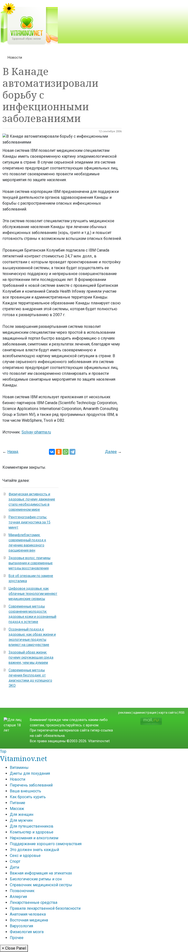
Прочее (17, 937)
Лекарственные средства (33, 902)
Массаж (17, 808)
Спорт (15, 861)
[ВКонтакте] (52, 452)
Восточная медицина (29, 920)
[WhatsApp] (66, 452)
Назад (12, 451)
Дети (14, 867)
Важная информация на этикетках (41, 873)
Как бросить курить (28, 797)
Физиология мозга (27, 932)
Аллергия (18, 896)
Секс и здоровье (25, 855)
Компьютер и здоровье (31, 832)
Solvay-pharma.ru (36, 432)
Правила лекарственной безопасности (45, 908)
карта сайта (168, 712)
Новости (15, 57)
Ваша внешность (25, 791)
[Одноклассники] (59, 452)
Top (3, 751)
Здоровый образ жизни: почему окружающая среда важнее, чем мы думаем (31, 657)
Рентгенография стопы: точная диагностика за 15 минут (29, 522)
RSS (181, 712)
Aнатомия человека (28, 914)
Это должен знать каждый (34, 849)
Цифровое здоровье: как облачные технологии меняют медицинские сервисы (33, 594)
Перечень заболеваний (31, 785)
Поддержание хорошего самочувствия (46, 843)
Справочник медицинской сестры (41, 885)
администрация (144, 712)
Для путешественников (31, 826)
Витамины (19, 767)
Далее (111, 451)
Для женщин (21, 814)
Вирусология (21, 926)
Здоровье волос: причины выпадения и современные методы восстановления (31, 563)
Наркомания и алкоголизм (34, 838)
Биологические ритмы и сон (36, 879)
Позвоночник (22, 890)
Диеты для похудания (30, 773)
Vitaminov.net (23, 758)
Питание (17, 802)
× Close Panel (14, 948)
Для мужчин (21, 820)
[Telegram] (72, 452)
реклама (124, 712)
